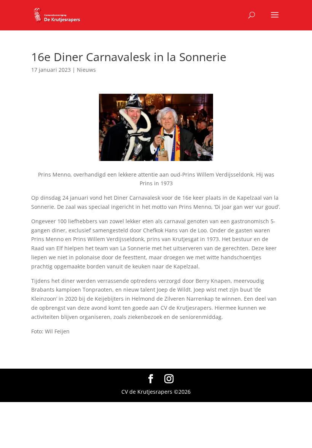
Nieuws (86, 69)
